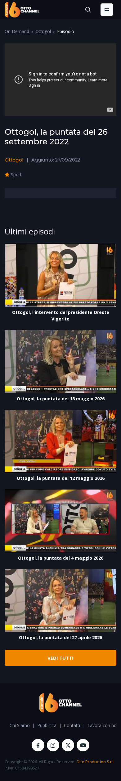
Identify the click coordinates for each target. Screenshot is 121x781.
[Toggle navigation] (107, 9)
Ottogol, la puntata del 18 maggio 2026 (61, 399)
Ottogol (43, 31)
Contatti (72, 725)
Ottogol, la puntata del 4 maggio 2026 (60, 558)
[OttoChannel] (22, 9)
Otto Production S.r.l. (95, 761)
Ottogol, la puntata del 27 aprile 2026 (60, 637)
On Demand (17, 31)
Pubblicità (46, 725)
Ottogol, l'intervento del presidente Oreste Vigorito (60, 315)
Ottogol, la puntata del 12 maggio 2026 (61, 478)
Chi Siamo (20, 725)
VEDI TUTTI (60, 658)
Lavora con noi (102, 725)
